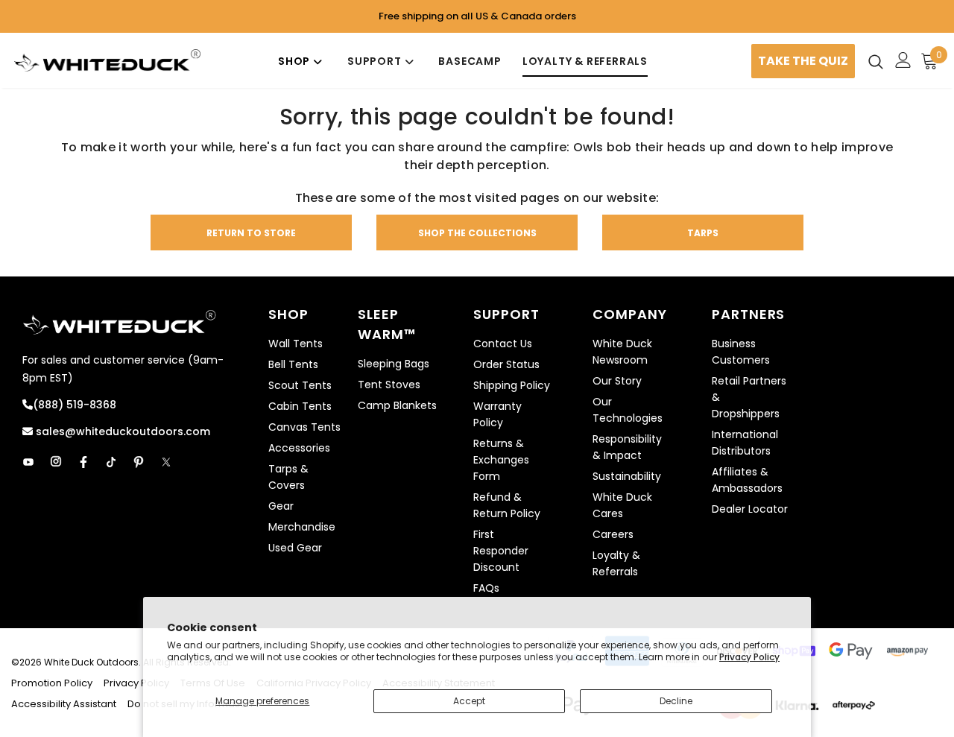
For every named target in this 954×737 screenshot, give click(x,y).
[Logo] (107, 60)
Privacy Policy (749, 657)
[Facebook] (83, 462)
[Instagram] (55, 462)
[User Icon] (903, 60)
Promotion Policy (53, 683)
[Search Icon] (875, 61)
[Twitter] (166, 462)
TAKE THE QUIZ (803, 60)
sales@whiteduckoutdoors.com (121, 431)
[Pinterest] (138, 462)
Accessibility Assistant (63, 704)
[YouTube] (28, 462)
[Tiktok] (111, 462)
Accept (469, 701)
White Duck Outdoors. (92, 662)
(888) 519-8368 (74, 404)
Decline (676, 701)
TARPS (702, 233)
